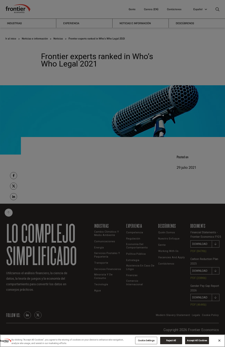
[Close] (219, 340)
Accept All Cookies (197, 340)
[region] (112, 341)
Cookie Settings (146, 340)
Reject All (171, 340)
